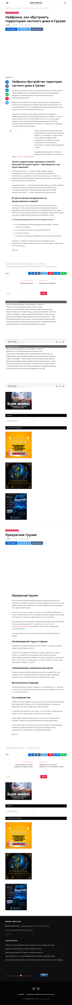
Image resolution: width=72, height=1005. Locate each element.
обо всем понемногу (51, 266)
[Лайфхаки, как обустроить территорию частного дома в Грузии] (36, 53)
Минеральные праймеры (47, 283)
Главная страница (10, 8)
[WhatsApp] (7, 94)
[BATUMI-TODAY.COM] (36, 3)
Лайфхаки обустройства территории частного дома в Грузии (24, 266)
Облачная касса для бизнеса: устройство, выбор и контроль (23, 949)
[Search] (65, 3)
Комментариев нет (26, 25)
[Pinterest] (7, 98)
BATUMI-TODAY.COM (31, 999)
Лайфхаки (43, 264)
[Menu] (7, 3)
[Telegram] (7, 90)
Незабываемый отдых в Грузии (15, 748)
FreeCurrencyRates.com (12, 976)
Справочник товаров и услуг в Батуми (40, 994)
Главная (21, 994)
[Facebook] (7, 82)
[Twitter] (7, 102)
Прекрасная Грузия (26, 283)
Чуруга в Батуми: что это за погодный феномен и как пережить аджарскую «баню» (30, 956)
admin (8, 25)
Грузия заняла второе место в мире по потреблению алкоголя (24, 952)
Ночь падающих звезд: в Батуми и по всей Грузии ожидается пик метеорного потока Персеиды (34, 960)
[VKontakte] (7, 86)
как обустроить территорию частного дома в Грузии (22, 264)
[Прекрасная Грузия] (36, 567)
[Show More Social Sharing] (45, 29)
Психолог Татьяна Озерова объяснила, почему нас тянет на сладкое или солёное (30, 945)
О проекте (8, 934)
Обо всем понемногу (12, 12)
